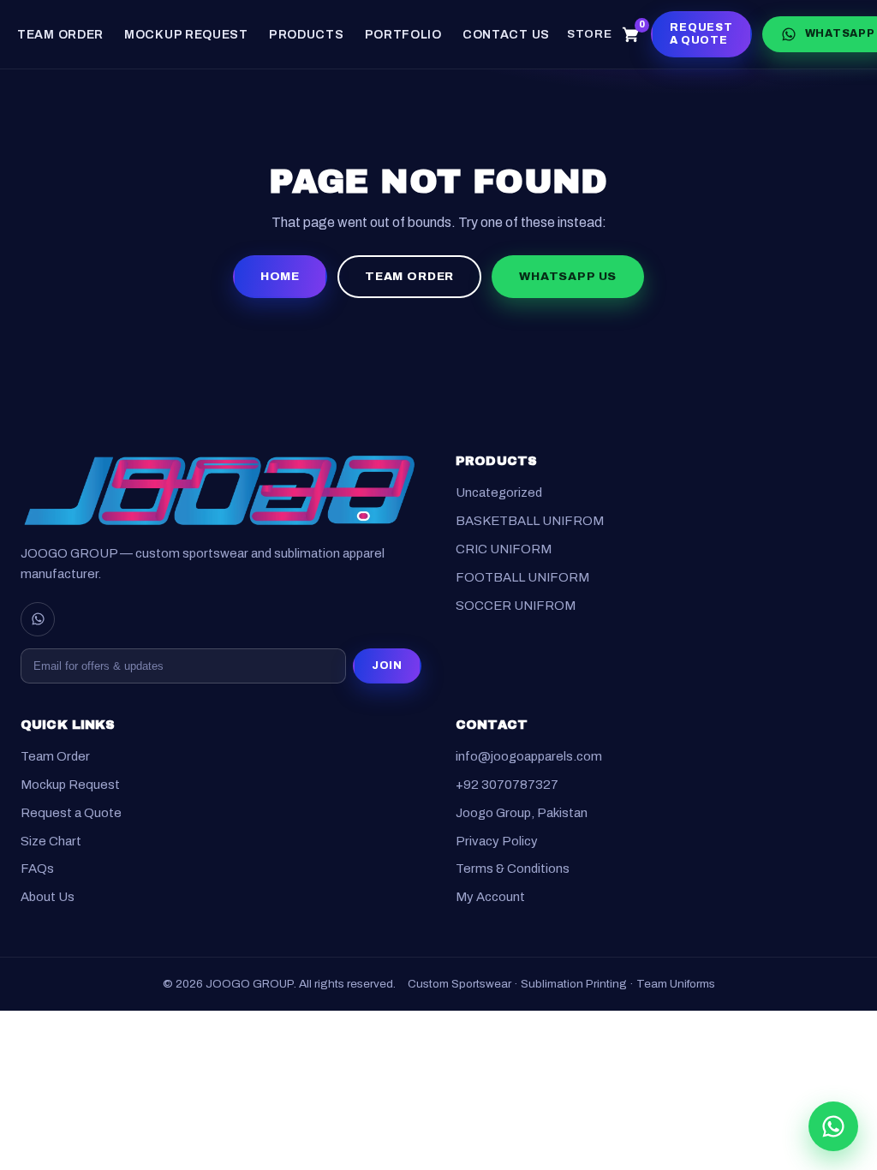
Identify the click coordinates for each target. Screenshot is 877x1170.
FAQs (37, 869)
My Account (490, 897)
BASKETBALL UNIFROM (530, 521)
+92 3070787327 (507, 784)
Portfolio (403, 34)
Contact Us (506, 34)
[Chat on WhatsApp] (833, 1126)
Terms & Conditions (513, 869)
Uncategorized (499, 493)
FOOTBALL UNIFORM (522, 577)
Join (387, 666)
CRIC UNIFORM (504, 549)
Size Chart (51, 841)
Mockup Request (186, 34)
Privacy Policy (497, 841)
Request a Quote (701, 33)
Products (306, 34)
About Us (48, 897)
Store (589, 33)
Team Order (60, 34)
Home (280, 276)
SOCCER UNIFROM (516, 605)
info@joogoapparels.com (529, 757)
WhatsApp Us (568, 276)
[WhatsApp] (38, 619)
